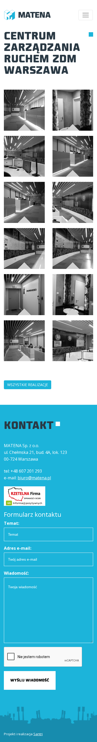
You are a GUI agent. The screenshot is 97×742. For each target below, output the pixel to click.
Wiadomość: (16, 573)
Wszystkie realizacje (27, 384)
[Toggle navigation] (85, 15)
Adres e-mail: (17, 548)
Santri (38, 734)
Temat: (11, 523)
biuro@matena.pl (34, 478)
